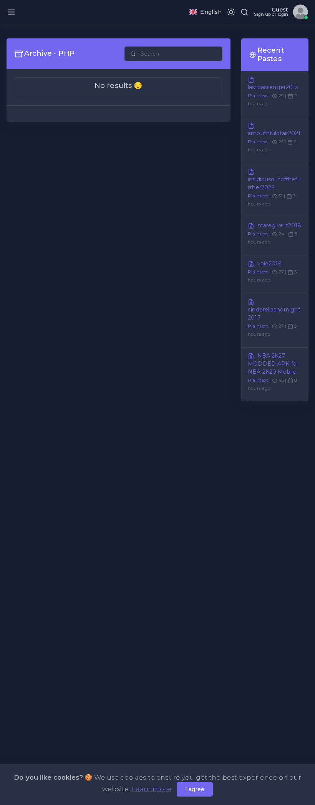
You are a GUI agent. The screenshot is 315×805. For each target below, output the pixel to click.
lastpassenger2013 (273, 87)
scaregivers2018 (279, 225)
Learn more (151, 789)
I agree (194, 789)
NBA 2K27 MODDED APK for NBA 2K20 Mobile (273, 363)
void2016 (269, 263)
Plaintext (258, 95)
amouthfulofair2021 (274, 133)
